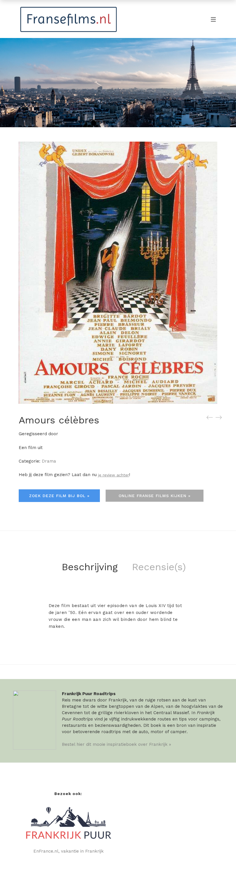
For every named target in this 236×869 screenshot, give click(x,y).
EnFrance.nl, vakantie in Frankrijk (68, 851)
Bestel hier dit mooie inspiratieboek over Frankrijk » (116, 744)
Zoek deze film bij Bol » (59, 495)
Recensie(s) (159, 567)
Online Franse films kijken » (155, 495)
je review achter (113, 475)
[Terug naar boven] (220, 853)
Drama (49, 461)
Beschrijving (90, 567)
